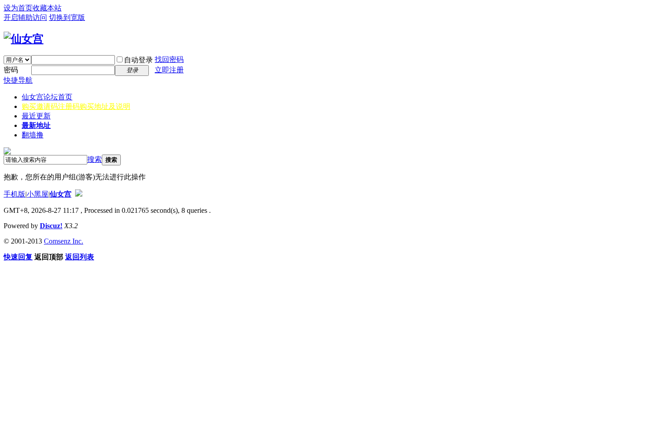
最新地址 (36, 125)
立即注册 (169, 70)
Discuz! (51, 226)
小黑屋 (37, 194)
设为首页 (18, 8)
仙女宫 (47, 97)
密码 (11, 70)
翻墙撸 (32, 135)
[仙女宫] (23, 39)
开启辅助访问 (25, 17)
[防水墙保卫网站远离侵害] (78, 194)
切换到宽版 (67, 17)
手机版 (14, 194)
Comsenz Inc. (63, 241)
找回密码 (169, 59)
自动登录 (138, 60)
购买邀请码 (76, 106)
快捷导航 (18, 80)
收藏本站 (47, 8)
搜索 (94, 159)
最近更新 (36, 116)
